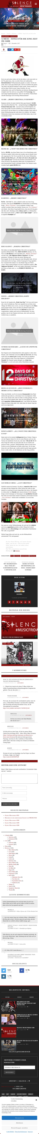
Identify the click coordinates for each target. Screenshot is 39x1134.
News (13, 616)
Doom (10, 855)
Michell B (11, 909)
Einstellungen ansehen (19, 1128)
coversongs (17, 555)
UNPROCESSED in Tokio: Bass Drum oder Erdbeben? (16, 25)
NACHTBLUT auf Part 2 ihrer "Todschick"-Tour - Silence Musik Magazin (22, 955)
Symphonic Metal (13, 888)
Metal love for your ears (7, 1086)
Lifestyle (8, 33)
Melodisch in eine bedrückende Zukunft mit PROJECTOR (21, 818)
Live (22, 21)
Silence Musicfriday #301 (12, 815)
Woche (7, 997)
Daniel (5, 43)
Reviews (10, 643)
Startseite (3, 33)
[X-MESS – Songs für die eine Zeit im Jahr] (19, 66)
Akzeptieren (19, 1118)
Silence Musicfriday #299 (12, 823)
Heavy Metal (12, 862)
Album (13, 1094)
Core (10, 21)
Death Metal (12, 853)
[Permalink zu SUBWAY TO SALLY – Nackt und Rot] (5, 943)
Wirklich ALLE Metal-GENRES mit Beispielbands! (27, 1015)
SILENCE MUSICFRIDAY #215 (12, 637)
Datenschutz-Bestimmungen (21, 1131)
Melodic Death (12, 864)
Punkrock (14, 882)
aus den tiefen (21, 1094)
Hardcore (11, 860)
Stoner (10, 886)
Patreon (17, 550)
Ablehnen (19, 1123)
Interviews (11, 837)
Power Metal (12, 871)
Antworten (20, 682)
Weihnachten (32, 555)
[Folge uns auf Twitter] (3, 970)
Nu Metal (11, 868)
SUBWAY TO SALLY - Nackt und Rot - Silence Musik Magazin (22, 926)
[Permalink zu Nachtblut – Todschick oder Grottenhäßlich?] (5, 956)
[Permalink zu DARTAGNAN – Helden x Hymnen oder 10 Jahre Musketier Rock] (5, 911)
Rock (10, 875)
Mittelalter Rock (16, 877)
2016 (3, 1094)
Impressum (30, 1131)
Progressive (12, 873)
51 (29, 1018)
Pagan (10, 870)
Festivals (11, 842)
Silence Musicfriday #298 (12, 825)
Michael (10, 942)
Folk (10, 857)
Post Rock (14, 879)
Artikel (30, 492)
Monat (19, 997)
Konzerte (16, 21)
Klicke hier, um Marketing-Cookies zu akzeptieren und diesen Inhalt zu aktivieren (19, 133)
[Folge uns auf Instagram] (3, 976)
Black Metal (12, 850)
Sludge (10, 884)
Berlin (30, 1094)
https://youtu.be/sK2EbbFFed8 (11, 757)
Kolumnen (14, 33)
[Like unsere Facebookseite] (22, 970)
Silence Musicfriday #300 (12, 820)
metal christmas (25, 555)
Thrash (10, 890)
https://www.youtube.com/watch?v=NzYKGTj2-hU (16, 708)
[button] (36, 1100)
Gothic (10, 859)
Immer (32, 997)
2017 (7, 1094)
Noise (10, 866)
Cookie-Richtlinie (10, 1131)
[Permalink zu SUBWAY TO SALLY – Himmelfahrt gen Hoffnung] (5, 926)
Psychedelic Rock (16, 880)
